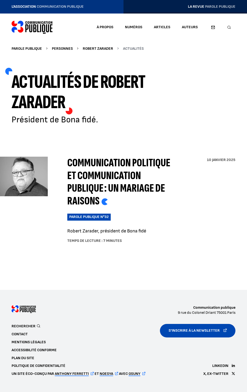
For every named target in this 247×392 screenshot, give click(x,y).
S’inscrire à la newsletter (194, 330)
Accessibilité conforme (34, 350)
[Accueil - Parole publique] (32, 27)
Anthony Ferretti (72, 373)
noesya (106, 373)
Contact (213, 27)
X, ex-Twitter (215, 373)
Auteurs (190, 27)
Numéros (133, 27)
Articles (162, 27)
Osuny (134, 373)
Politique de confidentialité (38, 366)
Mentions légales (29, 342)
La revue (211, 6)
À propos (105, 27)
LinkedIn (220, 366)
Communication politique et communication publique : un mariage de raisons (118, 182)
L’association (48, 6)
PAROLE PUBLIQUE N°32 (89, 217)
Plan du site (23, 358)
